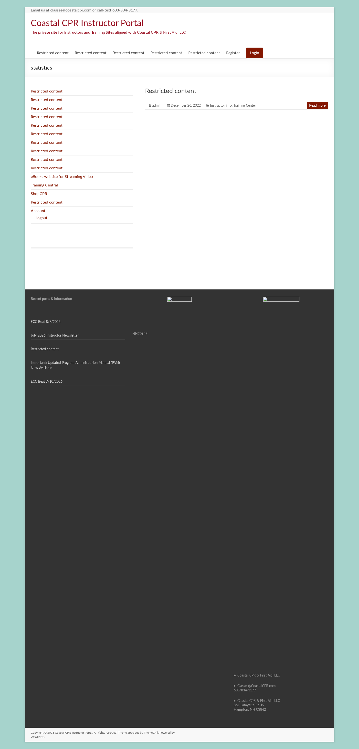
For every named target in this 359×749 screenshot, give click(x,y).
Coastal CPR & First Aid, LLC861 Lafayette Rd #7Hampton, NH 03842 (257, 705)
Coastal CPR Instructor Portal (87, 23)
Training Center (244, 105)
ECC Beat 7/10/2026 (47, 381)
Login (254, 53)
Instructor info (221, 105)
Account (38, 211)
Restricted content (53, 53)
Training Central (44, 185)
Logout (41, 218)
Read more (317, 105)
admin (156, 105)
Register (233, 53)
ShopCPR (39, 194)
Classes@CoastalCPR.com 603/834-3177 (255, 688)
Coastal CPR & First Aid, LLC (258, 675)
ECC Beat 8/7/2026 (46, 322)
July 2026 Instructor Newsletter (55, 335)
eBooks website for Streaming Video (62, 177)
